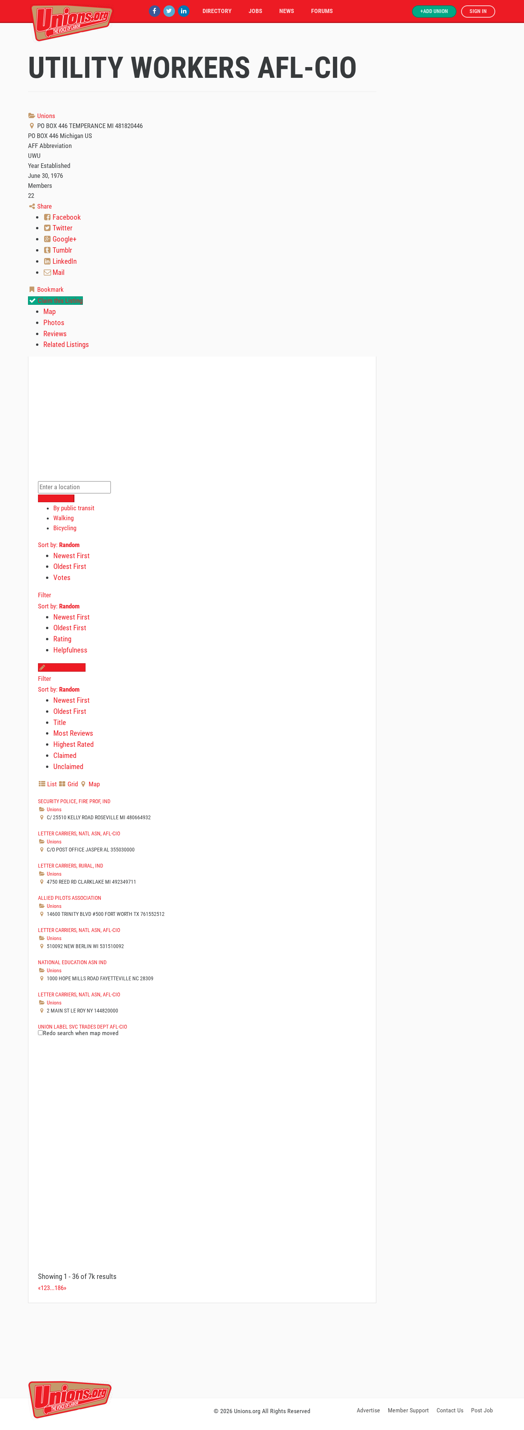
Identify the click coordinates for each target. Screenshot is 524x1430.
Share (44, 206)
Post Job (482, 1410)
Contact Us (450, 1410)
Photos (53, 322)
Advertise (368, 1410)
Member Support (408, 1410)
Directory (217, 11)
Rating (62, 638)
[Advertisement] (262, 1349)
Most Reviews (73, 733)
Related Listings (66, 344)
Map (49, 311)
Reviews (55, 333)
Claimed (64, 755)
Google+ (63, 239)
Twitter (62, 228)
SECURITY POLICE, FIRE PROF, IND (74, 801)
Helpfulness (70, 650)
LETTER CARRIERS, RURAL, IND (70, 866)
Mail (57, 272)
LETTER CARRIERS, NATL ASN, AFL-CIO (79, 833)
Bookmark (50, 289)
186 (59, 1288)
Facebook (66, 217)
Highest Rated (73, 744)
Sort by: (59, 545)
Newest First (71, 555)
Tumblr (61, 250)
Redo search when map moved (81, 1033)
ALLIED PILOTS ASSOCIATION (69, 898)
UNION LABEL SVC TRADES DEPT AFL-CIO (82, 1027)
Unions (45, 116)
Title (59, 722)
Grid (72, 784)
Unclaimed (68, 766)
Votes (62, 577)
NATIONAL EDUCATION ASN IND (72, 962)
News (286, 11)
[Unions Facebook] (154, 11)
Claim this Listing (59, 300)
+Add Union (434, 11)
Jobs (255, 11)
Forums (322, 11)
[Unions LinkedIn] (183, 11)
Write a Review (65, 667)
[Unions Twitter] (169, 11)
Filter (44, 595)
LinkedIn (64, 261)
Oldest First (69, 566)
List (51, 784)
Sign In (478, 11)
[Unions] (72, 22)
